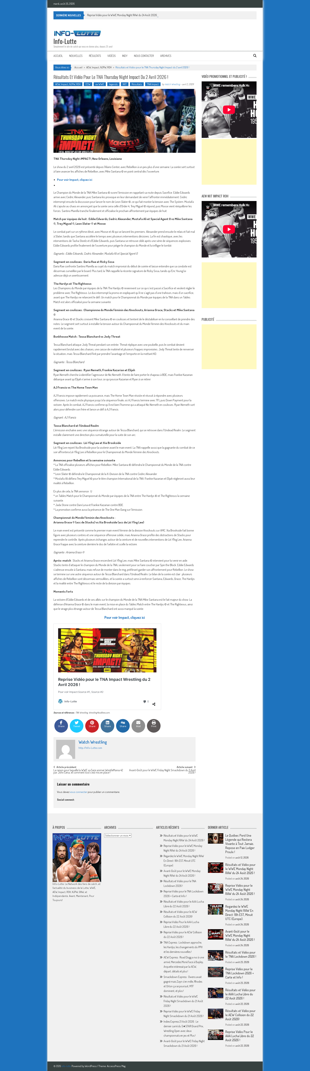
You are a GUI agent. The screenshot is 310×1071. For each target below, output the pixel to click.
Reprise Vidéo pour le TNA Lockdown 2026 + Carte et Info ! (239, 973)
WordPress (91, 1066)
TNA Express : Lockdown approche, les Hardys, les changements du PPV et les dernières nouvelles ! (183, 947)
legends (113, 84)
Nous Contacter (144, 56)
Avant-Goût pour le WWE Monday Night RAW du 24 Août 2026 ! (240, 935)
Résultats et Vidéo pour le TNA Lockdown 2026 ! (240, 954)
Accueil (58, 56)
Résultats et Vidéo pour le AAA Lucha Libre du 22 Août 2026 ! (240, 994)
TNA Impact (153, 84)
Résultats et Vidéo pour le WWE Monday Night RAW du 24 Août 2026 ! (240, 869)
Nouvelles (76, 56)
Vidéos (111, 56)
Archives (165, 56)
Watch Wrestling (172, 84)
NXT (125, 84)
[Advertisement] (229, 162)
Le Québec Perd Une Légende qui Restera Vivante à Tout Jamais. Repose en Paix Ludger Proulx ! (240, 843)
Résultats (95, 56)
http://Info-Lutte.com (90, 748)
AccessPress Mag (116, 1066)
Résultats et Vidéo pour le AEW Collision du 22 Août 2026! (240, 1015)
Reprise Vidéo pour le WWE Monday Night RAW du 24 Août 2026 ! (122, 15)
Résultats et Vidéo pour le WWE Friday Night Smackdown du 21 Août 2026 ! (183, 1001)
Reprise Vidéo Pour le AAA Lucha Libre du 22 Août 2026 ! (239, 1036)
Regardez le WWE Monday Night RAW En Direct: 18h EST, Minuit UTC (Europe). (184, 860)
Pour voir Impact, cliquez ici (74, 179)
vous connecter (78, 792)
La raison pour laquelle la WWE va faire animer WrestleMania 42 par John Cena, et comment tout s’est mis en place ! (88, 771)
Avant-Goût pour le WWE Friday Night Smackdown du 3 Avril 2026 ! (162, 771)
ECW (88, 84)
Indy (125, 56)
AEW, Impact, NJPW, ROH (99, 67)
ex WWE (99, 84)
